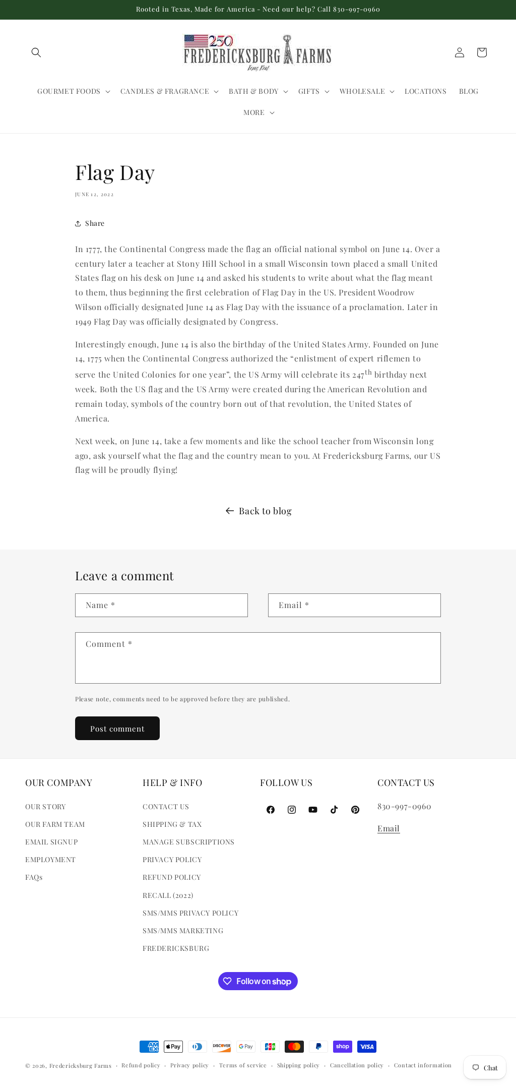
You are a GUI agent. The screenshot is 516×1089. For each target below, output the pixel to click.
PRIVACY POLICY (172, 859)
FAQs (33, 877)
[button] (36, 52)
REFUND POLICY (172, 877)
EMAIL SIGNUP (51, 841)
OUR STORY (45, 806)
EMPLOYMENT (50, 859)
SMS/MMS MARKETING (183, 930)
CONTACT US (166, 806)
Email (388, 828)
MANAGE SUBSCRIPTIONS (189, 841)
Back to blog (265, 511)
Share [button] (95, 223)
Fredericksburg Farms (80, 1065)
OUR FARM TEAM (55, 824)
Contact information (423, 1065)
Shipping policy (298, 1065)
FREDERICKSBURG (176, 948)
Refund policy (140, 1065)
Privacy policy (189, 1065)
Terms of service (243, 1065)
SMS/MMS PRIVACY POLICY (190, 913)
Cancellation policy (357, 1065)
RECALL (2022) (168, 895)
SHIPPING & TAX (172, 824)
